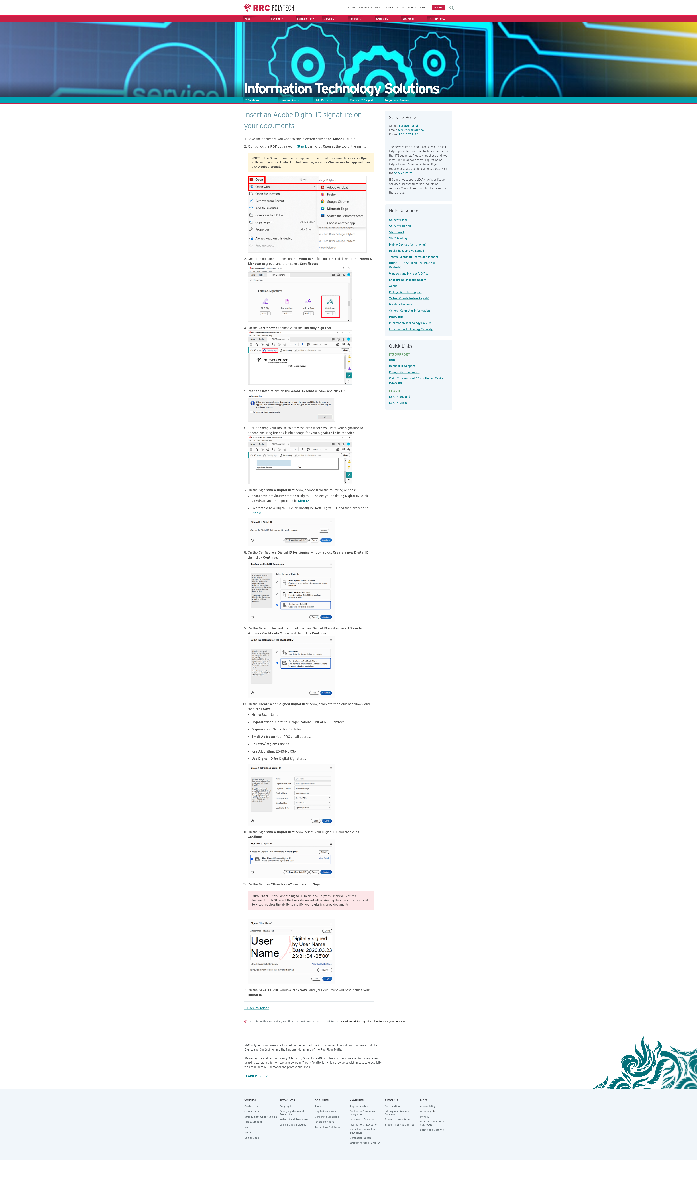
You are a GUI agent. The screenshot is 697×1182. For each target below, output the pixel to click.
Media (248, 1132)
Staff (400, 7)
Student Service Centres (399, 1124)
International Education (364, 1124)
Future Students (307, 19)
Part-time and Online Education (362, 1131)
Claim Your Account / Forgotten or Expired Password (417, 380)
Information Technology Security (411, 329)
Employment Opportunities (260, 1116)
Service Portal (408, 125)
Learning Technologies (293, 1124)
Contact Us (251, 1106)
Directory (425, 1111)
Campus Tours (252, 1111)
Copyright (285, 1106)
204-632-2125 (408, 134)
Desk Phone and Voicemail (406, 250)
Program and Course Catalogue (432, 1123)
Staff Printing (398, 238)
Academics (277, 19)
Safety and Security (432, 1129)
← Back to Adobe (256, 1008)
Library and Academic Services (398, 1113)
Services (329, 19)
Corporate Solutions (327, 1116)
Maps (247, 1127)
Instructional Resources (294, 1119)
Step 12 (303, 501)
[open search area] (451, 8)
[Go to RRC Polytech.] (245, 1021)
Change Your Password (404, 372)
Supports (355, 19)
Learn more (253, 1076)
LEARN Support (399, 396)
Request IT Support (361, 100)
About (248, 19)
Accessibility (427, 1106)
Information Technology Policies (410, 323)
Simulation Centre (361, 1137)
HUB (392, 360)
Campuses (382, 19)
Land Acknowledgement (365, 7)
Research (408, 19)
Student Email (398, 220)
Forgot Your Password (398, 100)
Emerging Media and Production (292, 1113)
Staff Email (396, 232)
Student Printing (400, 226)
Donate (438, 7)
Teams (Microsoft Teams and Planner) (414, 257)
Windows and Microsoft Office (409, 273)
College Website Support (405, 292)
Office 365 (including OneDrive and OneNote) (412, 265)
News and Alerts (289, 100)
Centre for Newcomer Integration (362, 1113)
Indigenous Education (362, 1119)
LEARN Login (398, 403)
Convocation (392, 1106)
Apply (424, 7)
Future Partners (324, 1121)
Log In (412, 7)
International (437, 19)
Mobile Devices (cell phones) (407, 244)
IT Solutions (252, 100)
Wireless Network (400, 304)
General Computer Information (409, 310)
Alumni (319, 1106)
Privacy (424, 1116)
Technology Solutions (327, 1127)
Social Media (252, 1137)
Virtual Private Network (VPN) (409, 298)
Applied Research (325, 1111)
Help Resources (324, 100)
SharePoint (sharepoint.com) (408, 280)
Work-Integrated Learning (365, 1143)
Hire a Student (253, 1121)
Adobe (393, 286)
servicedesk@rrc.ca (411, 130)
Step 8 (256, 513)
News (389, 7)
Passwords (396, 317)
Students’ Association (398, 1119)
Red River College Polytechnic (268, 8)
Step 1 (301, 146)
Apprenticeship (359, 1106)
